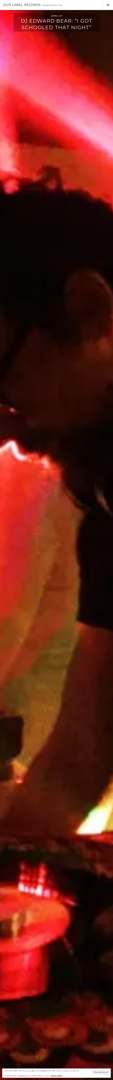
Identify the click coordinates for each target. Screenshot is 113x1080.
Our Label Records (22, 5)
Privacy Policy (57, 1076)
